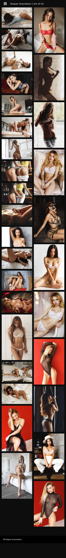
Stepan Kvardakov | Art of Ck (27, 3)
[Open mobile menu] (5, 3)
